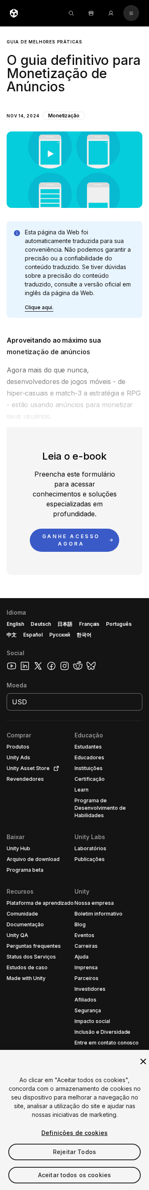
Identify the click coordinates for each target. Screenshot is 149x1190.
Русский (59, 635)
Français (89, 624)
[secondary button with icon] (131, 13)
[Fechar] (143, 1061)
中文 (12, 635)
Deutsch (41, 624)
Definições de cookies (74, 1132)
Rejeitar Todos (74, 1151)
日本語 (65, 624)
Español (33, 635)
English (15, 624)
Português (119, 624)
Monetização (64, 115)
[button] (74, 117)
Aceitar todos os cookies (74, 1174)
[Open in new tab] (55, 768)
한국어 (84, 635)
